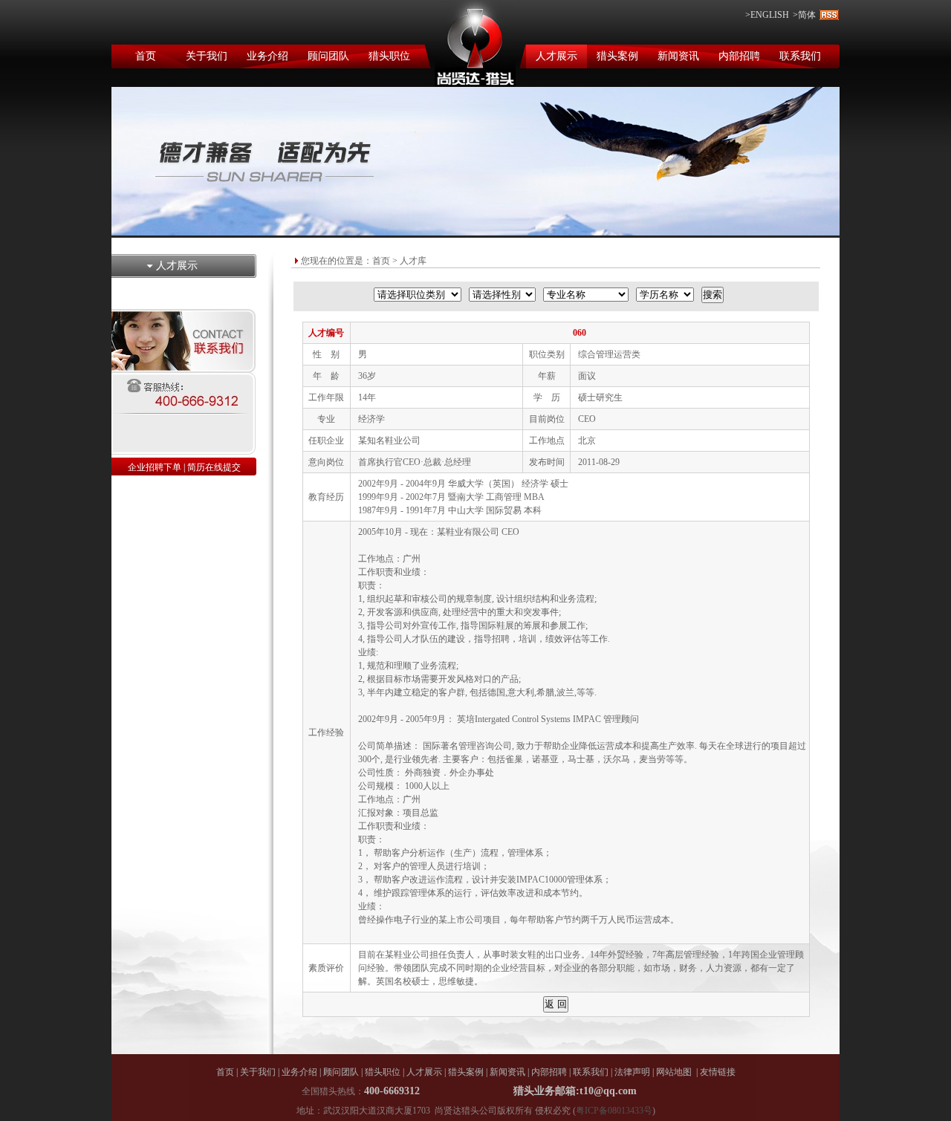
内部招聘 (739, 56)
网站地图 (674, 1072)
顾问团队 (328, 56)
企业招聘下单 (154, 467)
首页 (145, 56)
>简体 (804, 15)
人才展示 (556, 56)
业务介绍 (267, 56)
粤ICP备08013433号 (614, 1110)
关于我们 (206, 56)
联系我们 (800, 56)
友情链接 (718, 1072)
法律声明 (632, 1072)
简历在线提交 (214, 467)
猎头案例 (617, 56)
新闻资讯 (678, 56)
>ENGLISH (767, 15)
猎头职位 (389, 56)
